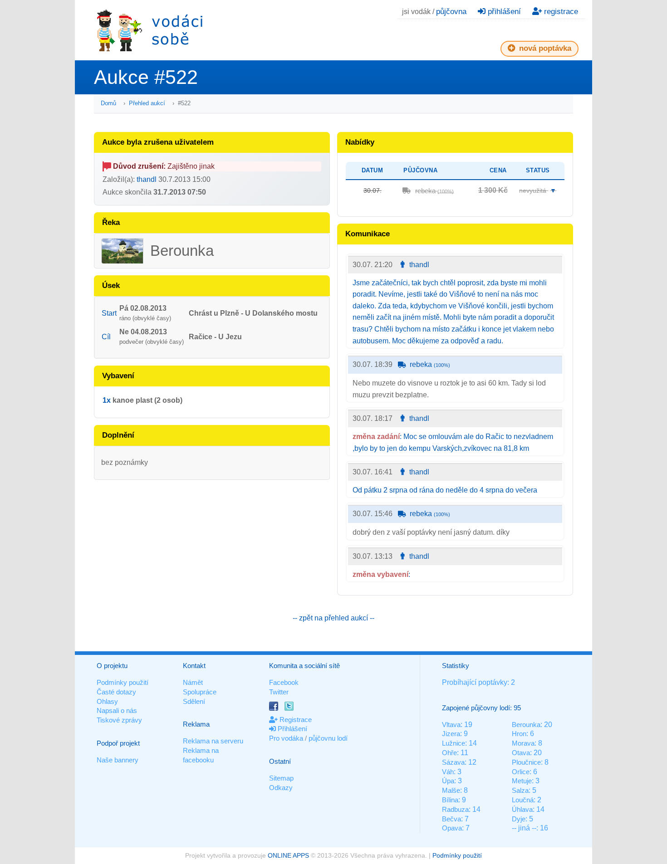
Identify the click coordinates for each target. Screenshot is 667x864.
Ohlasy (107, 701)
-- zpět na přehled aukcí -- (333, 618)
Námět (193, 682)
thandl (147, 179)
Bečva (451, 819)
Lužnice (453, 743)
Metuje (522, 781)
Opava (452, 828)
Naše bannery (117, 760)
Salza (520, 790)
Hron (519, 733)
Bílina (450, 800)
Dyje (518, 819)
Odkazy (281, 787)
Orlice (521, 772)
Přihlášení (291, 728)
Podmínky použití (122, 682)
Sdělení (194, 701)
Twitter (279, 692)
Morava (523, 743)
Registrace (295, 719)
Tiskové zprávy (119, 720)
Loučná (523, 800)
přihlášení (503, 11)
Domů (108, 103)
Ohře (449, 753)
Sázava (453, 762)
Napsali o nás (117, 710)
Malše (451, 790)
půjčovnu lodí (328, 738)
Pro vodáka (286, 738)
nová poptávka (544, 48)
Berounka (526, 724)
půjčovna (451, 11)
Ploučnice (526, 762)
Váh (448, 772)
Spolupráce (199, 692)
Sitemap (281, 778)
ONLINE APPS (288, 855)
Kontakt (194, 665)
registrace (560, 11)
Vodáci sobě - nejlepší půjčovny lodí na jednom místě (150, 30)
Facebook (284, 682)
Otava (521, 753)
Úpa (448, 781)
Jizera (451, 733)
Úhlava (522, 809)
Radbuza (455, 809)
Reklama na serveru (213, 741)
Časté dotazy (116, 692)
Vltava (451, 724)
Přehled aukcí (147, 103)
